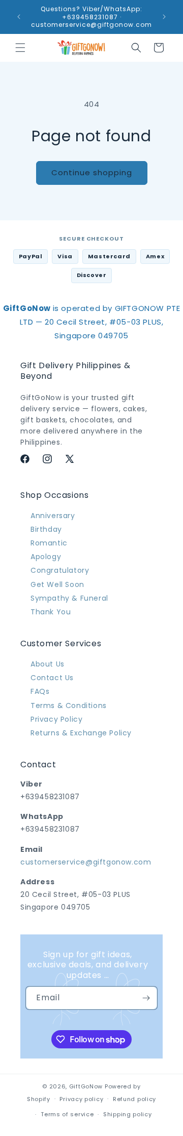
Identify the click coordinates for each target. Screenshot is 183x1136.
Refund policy (134, 1099)
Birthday (46, 529)
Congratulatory (59, 570)
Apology (45, 557)
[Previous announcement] (19, 17)
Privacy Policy (56, 719)
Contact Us (52, 678)
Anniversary (52, 516)
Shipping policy (127, 1114)
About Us (47, 664)
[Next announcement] (164, 17)
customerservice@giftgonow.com (85, 862)
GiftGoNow (86, 1086)
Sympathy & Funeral (69, 598)
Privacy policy (81, 1099)
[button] (20, 47)
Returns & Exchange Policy (81, 733)
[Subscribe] (146, 998)
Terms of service (67, 1114)
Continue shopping (91, 172)
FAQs (39, 691)
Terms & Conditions (68, 705)
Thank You (50, 612)
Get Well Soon (57, 584)
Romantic (49, 543)
